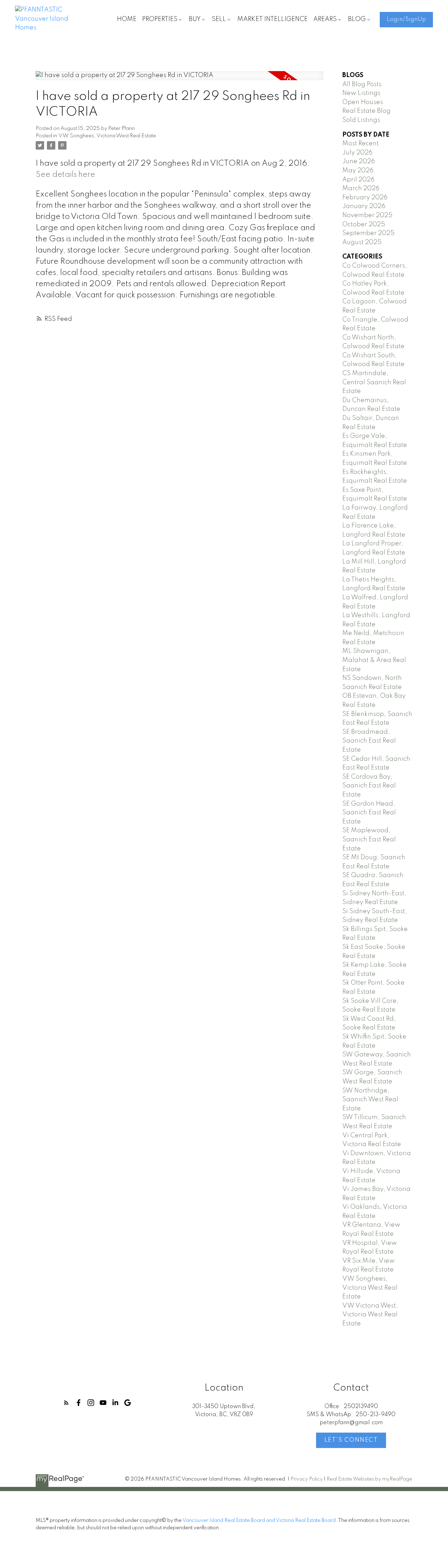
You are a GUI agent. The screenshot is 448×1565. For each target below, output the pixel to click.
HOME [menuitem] (126, 19)
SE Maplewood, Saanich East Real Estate (369, 839)
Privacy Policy (306, 1479)
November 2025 (367, 215)
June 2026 (358, 161)
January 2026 (363, 206)
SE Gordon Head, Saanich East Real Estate (369, 813)
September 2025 (368, 233)
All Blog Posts (362, 84)
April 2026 (358, 180)
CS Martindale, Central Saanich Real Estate (374, 382)
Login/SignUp (406, 19)
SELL (219, 19)
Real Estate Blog (366, 111)
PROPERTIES (159, 19)
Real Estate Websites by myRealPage (369, 1479)
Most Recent (360, 143)
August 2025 (362, 242)
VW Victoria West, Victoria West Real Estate (370, 1315)
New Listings (361, 93)
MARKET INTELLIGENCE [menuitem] (272, 19)
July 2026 (357, 153)
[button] (406, 19)
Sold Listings (361, 120)
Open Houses (362, 102)
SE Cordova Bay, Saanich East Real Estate (369, 786)
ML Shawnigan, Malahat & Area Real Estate (374, 660)
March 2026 (360, 188)
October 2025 (363, 224)
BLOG (357, 19)
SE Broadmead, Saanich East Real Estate (369, 741)
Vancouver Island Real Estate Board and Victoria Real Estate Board (259, 1520)
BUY (195, 19)
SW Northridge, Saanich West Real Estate (370, 1100)
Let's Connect (351, 1440)
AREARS (325, 19)
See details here (65, 175)
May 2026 (357, 170)
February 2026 (364, 197)
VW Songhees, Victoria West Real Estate (107, 135)
